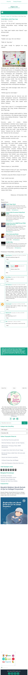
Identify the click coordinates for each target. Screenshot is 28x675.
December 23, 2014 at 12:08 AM (19, 255)
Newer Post (4, 388)
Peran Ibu (9, 1)
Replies (8, 262)
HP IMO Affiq (9, 242)
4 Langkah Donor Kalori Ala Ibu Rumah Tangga (12, 450)
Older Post (24, 388)
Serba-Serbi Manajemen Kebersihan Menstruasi (13, 463)
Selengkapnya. (14, 416)
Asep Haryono (9, 255)
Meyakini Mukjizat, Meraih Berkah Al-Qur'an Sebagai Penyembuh (13, 488)
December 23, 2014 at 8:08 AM (17, 277)
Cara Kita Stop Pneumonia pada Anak (10, 440)
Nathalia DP (8, 312)
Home (14, 388)
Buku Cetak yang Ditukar (12, 234)
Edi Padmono (9, 284)
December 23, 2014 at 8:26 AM (18, 284)
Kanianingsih (9, 303)
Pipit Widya (8, 277)
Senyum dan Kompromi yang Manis (10, 457)
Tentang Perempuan (17, 1)
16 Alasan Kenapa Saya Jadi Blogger (10, 460)
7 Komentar (10, 21)
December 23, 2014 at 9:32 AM (18, 303)
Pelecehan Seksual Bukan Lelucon (8, 477)
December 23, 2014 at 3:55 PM (17, 312)
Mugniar (12, 266)
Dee (6, 321)
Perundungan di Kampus (6, 475)
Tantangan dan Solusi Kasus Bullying (9, 481)
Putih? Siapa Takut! (11, 204)
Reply (7, 259)
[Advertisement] (14, 371)
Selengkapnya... (15, 210)
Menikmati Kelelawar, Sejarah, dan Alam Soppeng (13, 442)
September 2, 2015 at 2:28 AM (14, 321)
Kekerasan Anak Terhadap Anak (8, 479)
